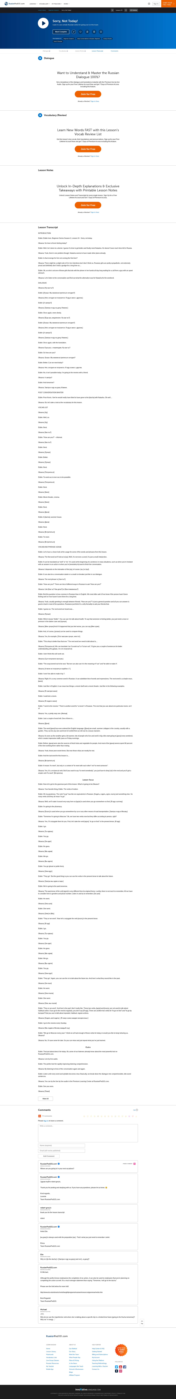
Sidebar (134, 10)
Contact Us (95, 1369)
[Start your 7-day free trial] (121, 1350)
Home (48, 1348)
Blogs (71, 1372)
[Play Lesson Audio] (43, 23)
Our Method (73, 1348)
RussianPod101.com (100, 1393)
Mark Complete (61, 32)
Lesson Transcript (97, 51)
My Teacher (56, 4)
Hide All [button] (45, 1099)
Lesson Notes (79, 51)
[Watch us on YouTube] (120, 1366)
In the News (73, 1363)
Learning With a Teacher (100, 1366)
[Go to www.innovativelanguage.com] (88, 1389)
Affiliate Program (74, 1375)
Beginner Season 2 (54, 10)
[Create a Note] (87, 32)
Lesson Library (42, 10)
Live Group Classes (52, 1360)
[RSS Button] (39, 1116)
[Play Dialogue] (40, 58)
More (66, 4)
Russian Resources (52, 1363)
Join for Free (88, 94)
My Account (96, 1357)
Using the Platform (98, 1360)
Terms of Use (121, 1393)
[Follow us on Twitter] (116, 1366)
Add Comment (48, 1156)
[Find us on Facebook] (124, 1366)
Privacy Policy (111, 1393)
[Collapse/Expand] (88, 1110)
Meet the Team (74, 1354)
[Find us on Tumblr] (116, 1371)
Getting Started (97, 1351)
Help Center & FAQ (98, 1348)
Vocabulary (43, 4)
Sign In (156, 4)
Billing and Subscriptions (100, 1354)
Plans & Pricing (74, 1360)
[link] (112, 10)
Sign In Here (95, 101)
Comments (114, 51)
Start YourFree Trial (167, 4)
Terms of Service (108, 1395)
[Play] (40, 115)
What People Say (74, 1357)
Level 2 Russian (58, 41)
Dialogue (46, 51)
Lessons (33, 4)
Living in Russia (107, 38)
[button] (149, 3)
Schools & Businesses (76, 1369)
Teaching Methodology (99, 1363)
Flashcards (49, 1354)
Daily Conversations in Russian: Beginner (88, 38)
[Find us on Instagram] (120, 1371)
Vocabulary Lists (51, 1357)
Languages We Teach (76, 1366)
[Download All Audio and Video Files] (101, 32)
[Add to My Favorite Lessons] (80, 32)
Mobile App (49, 1369)
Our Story (72, 1351)
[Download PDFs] (94, 32)
